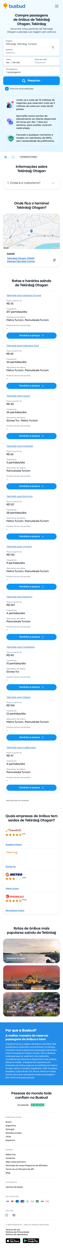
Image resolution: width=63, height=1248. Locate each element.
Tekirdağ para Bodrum (19, 597)
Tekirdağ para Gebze (18, 697)
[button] (52, 47)
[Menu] (56, 6)
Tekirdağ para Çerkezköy (20, 647)
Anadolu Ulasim (14, 845)
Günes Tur (11, 867)
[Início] (5, 157)
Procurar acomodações (21, 89)
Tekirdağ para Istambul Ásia (22, 346)
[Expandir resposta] (53, 183)
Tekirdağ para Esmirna (19, 496)
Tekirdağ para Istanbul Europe (23, 296)
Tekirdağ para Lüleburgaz (21, 748)
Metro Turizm (12, 889)
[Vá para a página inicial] (14, 6)
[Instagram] (7, 1215)
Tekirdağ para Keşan (18, 396)
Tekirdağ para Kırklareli (19, 446)
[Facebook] (14, 1215)
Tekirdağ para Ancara (19, 547)
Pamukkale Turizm (15, 910)
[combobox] (31, 42)
